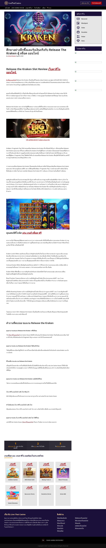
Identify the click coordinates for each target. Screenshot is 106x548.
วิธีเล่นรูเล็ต (60, 525)
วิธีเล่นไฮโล (60, 528)
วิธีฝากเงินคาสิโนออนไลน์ (81, 520)
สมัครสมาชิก (85, 3)
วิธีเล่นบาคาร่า (61, 520)
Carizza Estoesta (12, 56)
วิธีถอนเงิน (77, 523)
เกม (35, 446)
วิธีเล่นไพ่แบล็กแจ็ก (62, 518)
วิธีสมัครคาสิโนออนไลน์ (81, 518)
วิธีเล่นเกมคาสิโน (79, 528)
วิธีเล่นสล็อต (60, 531)
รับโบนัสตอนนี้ (96, 3)
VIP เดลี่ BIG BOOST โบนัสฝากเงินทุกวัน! (38, 140)
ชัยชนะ (59, 446)
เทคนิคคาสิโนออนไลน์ (80, 525)
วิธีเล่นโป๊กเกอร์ (61, 523)
